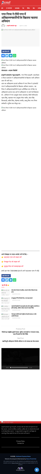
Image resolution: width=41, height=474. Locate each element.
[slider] (19, 367)
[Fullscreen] (37, 367)
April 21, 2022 (23, 25)
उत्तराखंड (17, 8)
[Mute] (34, 367)
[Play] (4, 367)
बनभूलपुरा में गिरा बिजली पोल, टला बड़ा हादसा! (22, 298)
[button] (20, 359)
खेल (34, 8)
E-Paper (9, 8)
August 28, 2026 (16, 294)
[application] (20, 358)
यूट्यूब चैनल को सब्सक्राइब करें (13, 266)
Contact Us (20, 443)
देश (23, 8)
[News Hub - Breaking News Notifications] (37, 470)
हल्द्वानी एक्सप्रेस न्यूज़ (11, 25)
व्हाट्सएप (7, 257)
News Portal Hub (31, 459)
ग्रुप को (12, 257)
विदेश (28, 8)
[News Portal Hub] (20, 469)
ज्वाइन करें (18, 257)
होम (2, 8)
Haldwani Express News (23, 456)
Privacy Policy (20, 441)
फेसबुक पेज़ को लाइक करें (12, 262)
